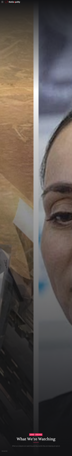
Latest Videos (38, 434)
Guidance (32, 434)
